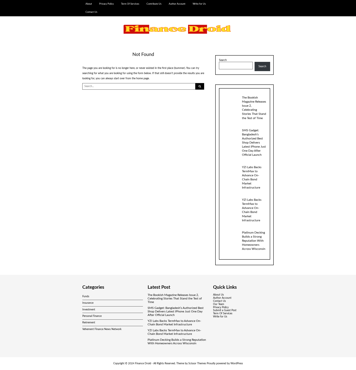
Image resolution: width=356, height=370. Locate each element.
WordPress (236, 363)
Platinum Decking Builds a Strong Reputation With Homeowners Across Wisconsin (253, 240)
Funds (85, 296)
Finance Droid (143, 363)
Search (223, 60)
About (88, 4)
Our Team (218, 304)
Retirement (88, 322)
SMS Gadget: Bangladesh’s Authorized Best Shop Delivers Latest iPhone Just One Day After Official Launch (254, 142)
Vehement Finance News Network (101, 329)
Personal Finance (92, 316)
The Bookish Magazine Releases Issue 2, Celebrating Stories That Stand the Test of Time (175, 299)
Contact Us (91, 12)
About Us (218, 295)
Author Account (177, 4)
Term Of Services (130, 4)
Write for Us (199, 4)
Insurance (87, 303)
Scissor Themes (197, 363)
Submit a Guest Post (224, 310)
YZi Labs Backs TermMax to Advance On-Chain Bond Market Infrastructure (174, 322)
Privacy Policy (106, 4)
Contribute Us (153, 4)
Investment (88, 309)
